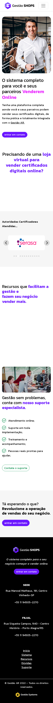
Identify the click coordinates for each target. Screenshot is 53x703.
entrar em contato (14, 134)
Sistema (26, 655)
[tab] (14, 256)
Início (26, 651)
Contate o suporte (15, 468)
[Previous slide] (6, 243)
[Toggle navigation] (43, 5)
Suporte (26, 667)
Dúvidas (26, 663)
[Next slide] (46, 243)
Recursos (26, 659)
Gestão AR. (18, 122)
